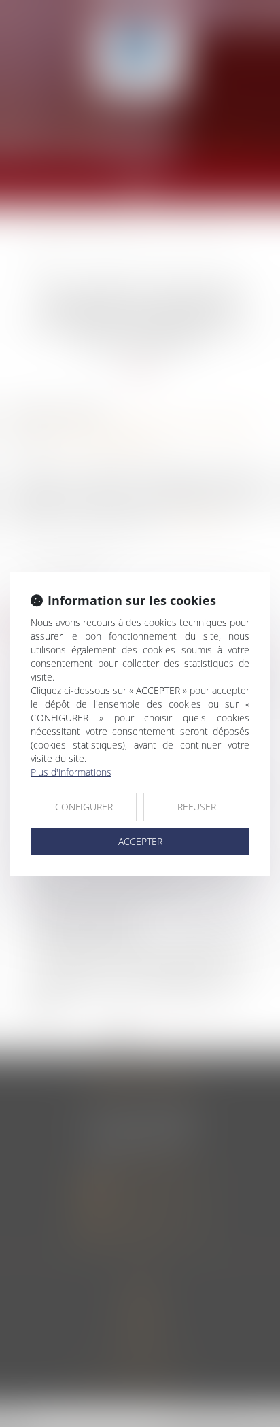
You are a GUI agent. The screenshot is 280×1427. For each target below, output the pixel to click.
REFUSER (196, 806)
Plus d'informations (71, 772)
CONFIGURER (84, 806)
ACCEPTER (140, 841)
